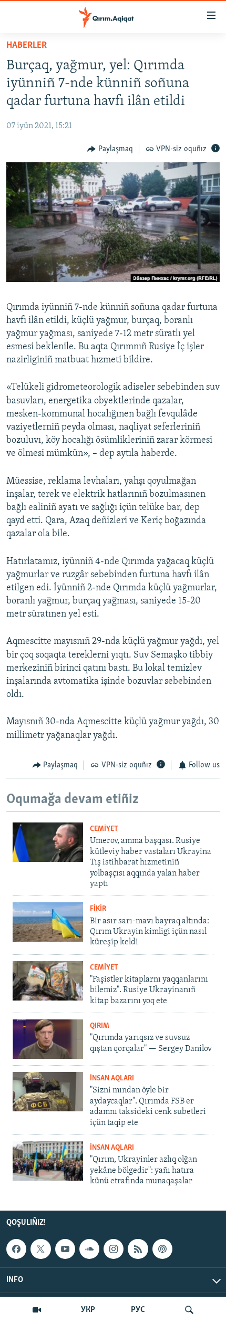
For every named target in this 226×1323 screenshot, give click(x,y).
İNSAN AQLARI (112, 1078)
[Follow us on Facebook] (16, 1249)
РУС (138, 1310)
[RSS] (138, 1249)
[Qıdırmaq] (189, 1310)
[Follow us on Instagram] (114, 1249)
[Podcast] (162, 1249)
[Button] (110, 149)
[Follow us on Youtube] (65, 1249)
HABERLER (26, 45)
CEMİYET (104, 829)
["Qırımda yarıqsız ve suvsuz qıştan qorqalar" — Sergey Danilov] (48, 1039)
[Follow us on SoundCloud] (89, 1249)
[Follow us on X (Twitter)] (40, 1249)
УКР (88, 1310)
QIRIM (99, 1026)
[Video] (37, 1310)
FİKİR (98, 909)
